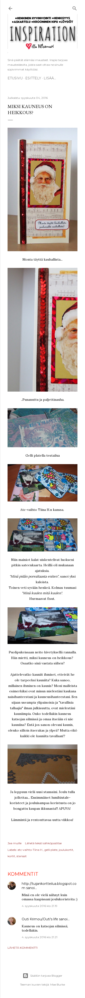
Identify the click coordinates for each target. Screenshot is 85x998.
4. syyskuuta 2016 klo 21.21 (39, 937)
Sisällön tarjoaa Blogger (46, 975)
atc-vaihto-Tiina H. (30, 850)
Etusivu (15, 78)
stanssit (22, 856)
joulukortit (66, 850)
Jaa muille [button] (14, 843)
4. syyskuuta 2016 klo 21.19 (39, 906)
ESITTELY (33, 78)
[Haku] (74, 7)
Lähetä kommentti (23, 947)
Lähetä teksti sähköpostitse (43, 843)
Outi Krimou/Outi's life (40, 919)
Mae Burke (57, 984)
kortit (11, 856)
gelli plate (50, 850)
